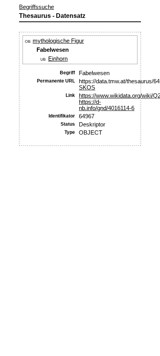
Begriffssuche (36, 7)
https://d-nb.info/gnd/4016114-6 (106, 105)
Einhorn (58, 59)
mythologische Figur (58, 41)
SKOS (87, 87)
